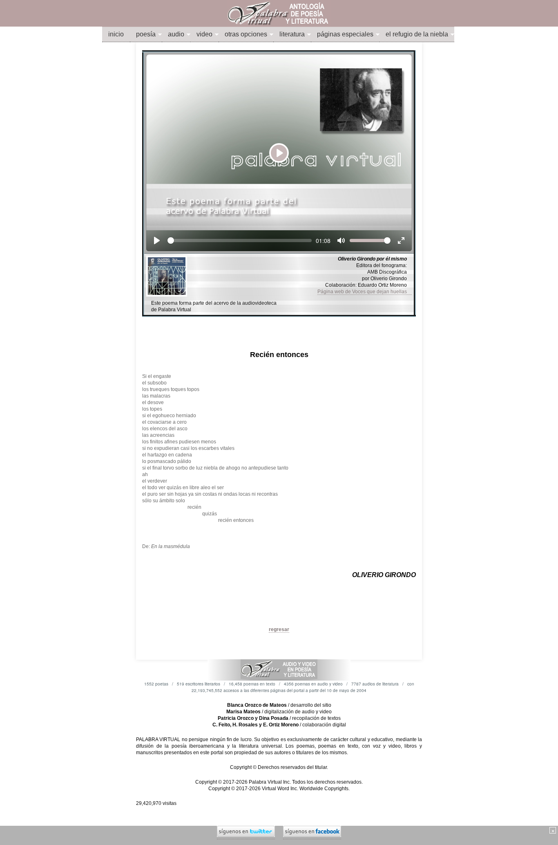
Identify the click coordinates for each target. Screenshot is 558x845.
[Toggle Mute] (341, 240)
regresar (279, 629)
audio (176, 34)
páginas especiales (345, 34)
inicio (116, 34)
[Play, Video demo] (156, 240)
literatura (292, 34)
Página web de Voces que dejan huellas (364, 291)
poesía (146, 34)
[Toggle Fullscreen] (401, 240)
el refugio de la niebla (417, 34)
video (204, 34)
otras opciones (246, 34)
